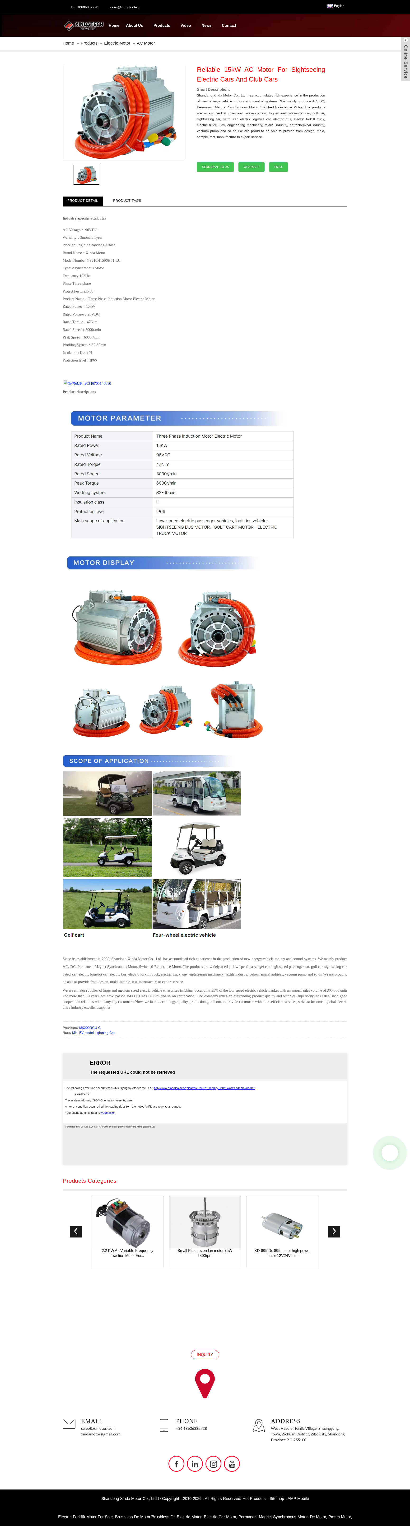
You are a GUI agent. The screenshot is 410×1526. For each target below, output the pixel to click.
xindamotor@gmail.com (100, 1434)
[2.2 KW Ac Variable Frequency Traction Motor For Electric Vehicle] (127, 1222)
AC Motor (146, 43)
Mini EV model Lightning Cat (93, 1033)
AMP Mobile (298, 1498)
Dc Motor (318, 1517)
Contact (229, 25)
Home (114, 25)
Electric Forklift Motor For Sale (85, 1517)
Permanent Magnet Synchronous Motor (273, 1517)
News (206, 25)
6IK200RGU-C (90, 1028)
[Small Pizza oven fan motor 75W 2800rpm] (205, 1222)
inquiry (205, 1354)
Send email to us (215, 167)
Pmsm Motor (339, 1517)
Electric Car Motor (220, 1517)
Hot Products (254, 1498)
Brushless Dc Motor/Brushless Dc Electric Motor (158, 1517)
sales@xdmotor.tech (98, 1428)
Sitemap (277, 1498)
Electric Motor (117, 43)
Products (162, 25)
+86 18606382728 (191, 1428)
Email (278, 167)
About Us (134, 25)
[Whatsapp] (390, 1153)
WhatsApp (251, 167)
